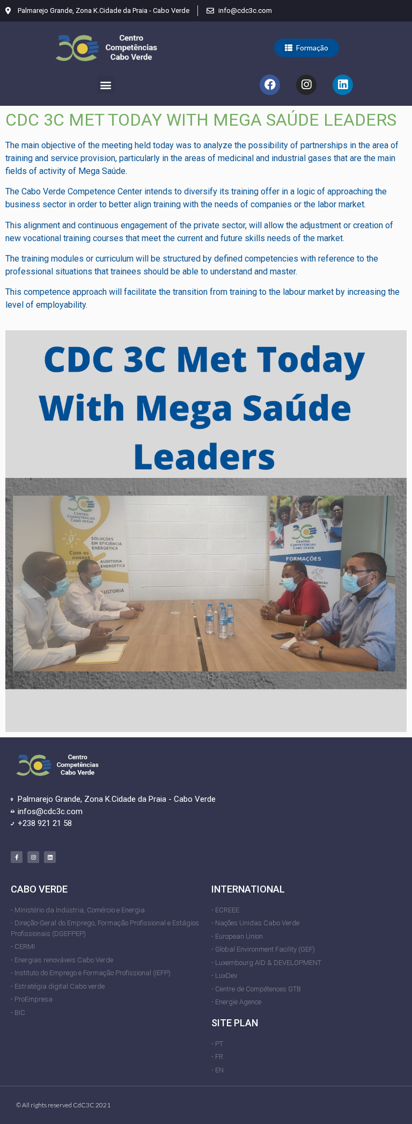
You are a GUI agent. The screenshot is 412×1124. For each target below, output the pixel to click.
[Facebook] (270, 85)
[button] (306, 48)
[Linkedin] (343, 85)
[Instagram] (306, 85)
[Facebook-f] (17, 857)
